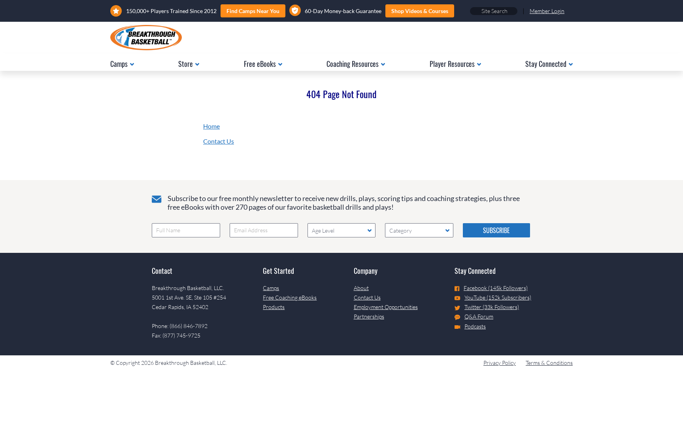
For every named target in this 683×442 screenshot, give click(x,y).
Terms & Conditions (549, 362)
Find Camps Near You (252, 11)
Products (274, 307)
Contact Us (218, 141)
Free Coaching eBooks (290, 297)
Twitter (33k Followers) (491, 307)
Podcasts (475, 326)
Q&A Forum (478, 316)
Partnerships (369, 316)
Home (211, 126)
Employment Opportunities (386, 307)
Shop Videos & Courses (419, 11)
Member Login (547, 11)
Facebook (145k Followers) (496, 288)
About (361, 288)
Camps (271, 288)
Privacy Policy (499, 362)
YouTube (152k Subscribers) (497, 297)
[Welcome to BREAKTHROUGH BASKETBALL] (146, 37)
